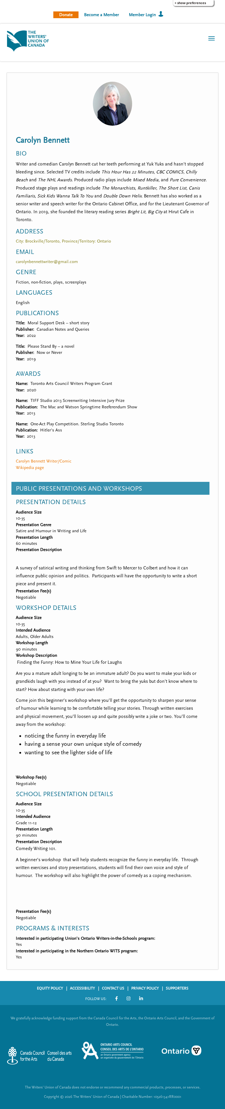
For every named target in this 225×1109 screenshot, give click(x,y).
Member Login (142, 14)
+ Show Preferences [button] (190, 3)
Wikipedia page (30, 467)
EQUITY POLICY (50, 988)
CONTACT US (113, 988)
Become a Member (101, 14)
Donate (66, 14)
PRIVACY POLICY (145, 988)
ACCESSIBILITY (82, 988)
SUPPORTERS (177, 988)
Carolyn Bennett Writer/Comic (43, 461)
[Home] (30, 40)
